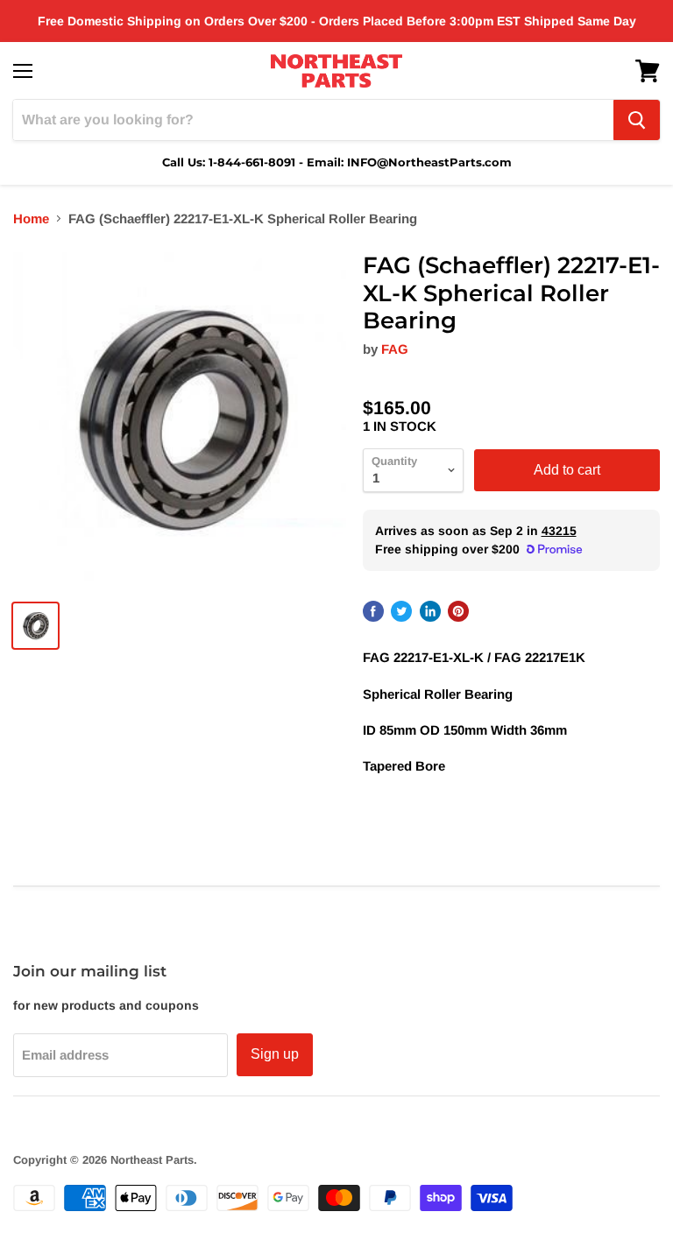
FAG (394, 349)
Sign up (275, 1053)
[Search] (636, 120)
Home (31, 218)
